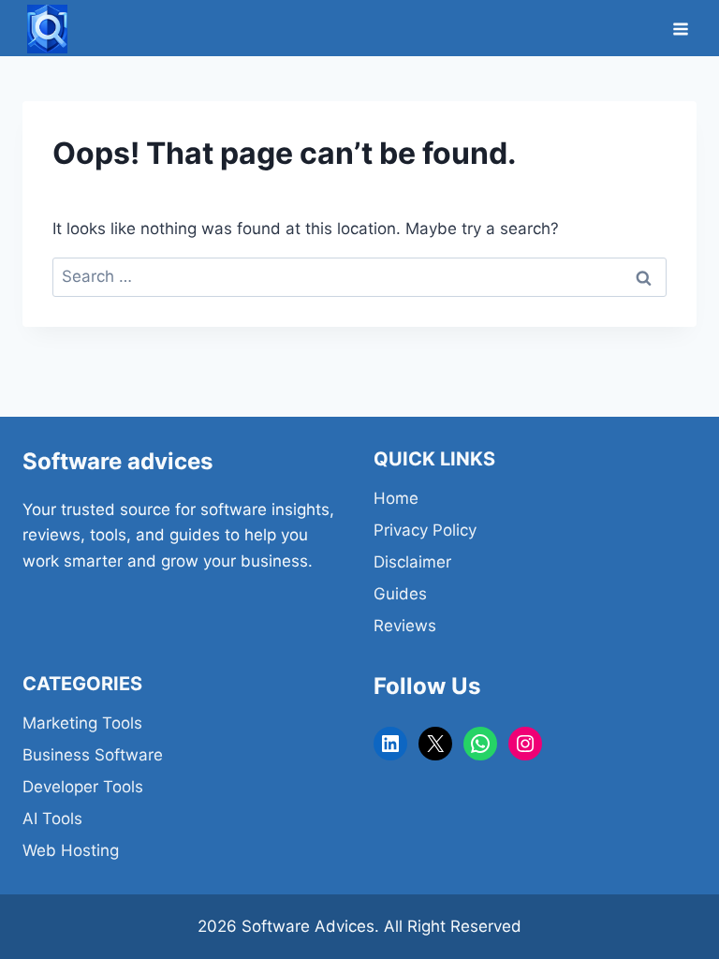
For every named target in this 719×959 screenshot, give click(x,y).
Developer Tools (82, 786)
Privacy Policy (425, 530)
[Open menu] (680, 28)
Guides (400, 593)
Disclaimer (412, 562)
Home (396, 498)
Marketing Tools (82, 723)
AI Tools (52, 818)
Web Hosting (70, 850)
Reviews (405, 625)
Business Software (92, 754)
